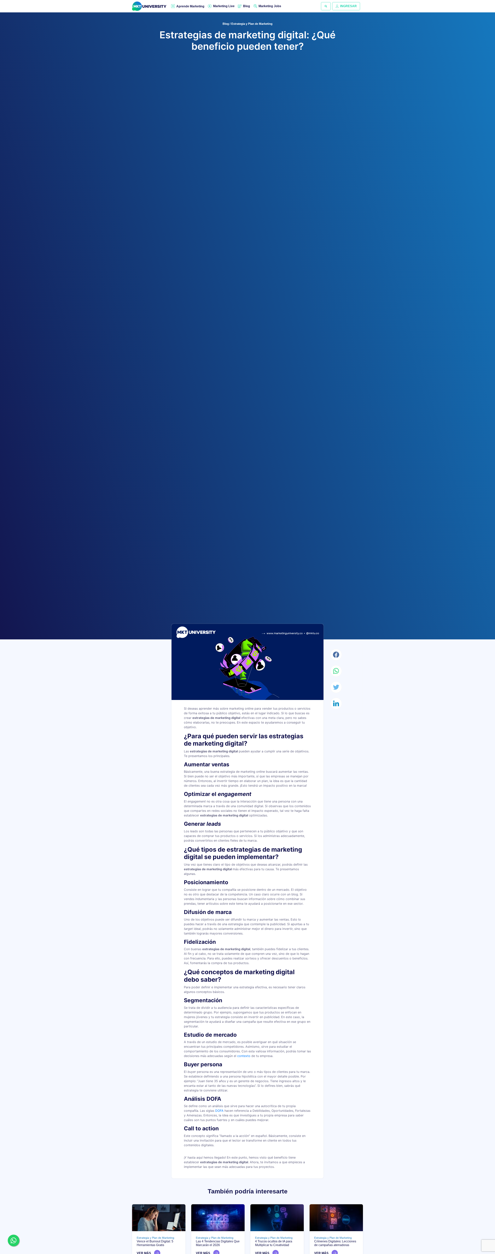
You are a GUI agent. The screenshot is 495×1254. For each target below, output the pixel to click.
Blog (246, 6)
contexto (243, 1056)
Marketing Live (224, 6)
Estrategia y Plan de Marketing (155, 1237)
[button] (326, 6)
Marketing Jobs (270, 6)
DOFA (219, 1111)
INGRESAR (348, 6)
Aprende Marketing (190, 6)
